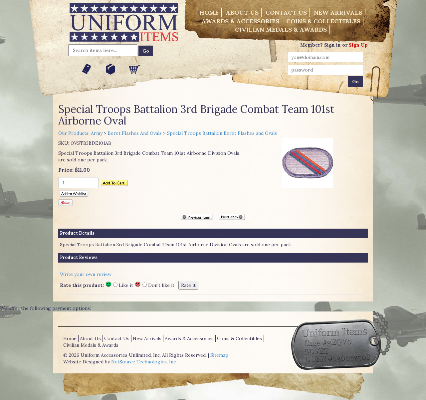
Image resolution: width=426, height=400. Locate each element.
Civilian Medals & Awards (281, 29)
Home (209, 12)
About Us (242, 12)
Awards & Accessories (240, 21)
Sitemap (219, 355)
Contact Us (286, 12)
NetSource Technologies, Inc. (144, 362)
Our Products (73, 133)
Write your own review (85, 274)
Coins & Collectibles (323, 21)
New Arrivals (338, 12)
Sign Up (358, 45)
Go (145, 51)
